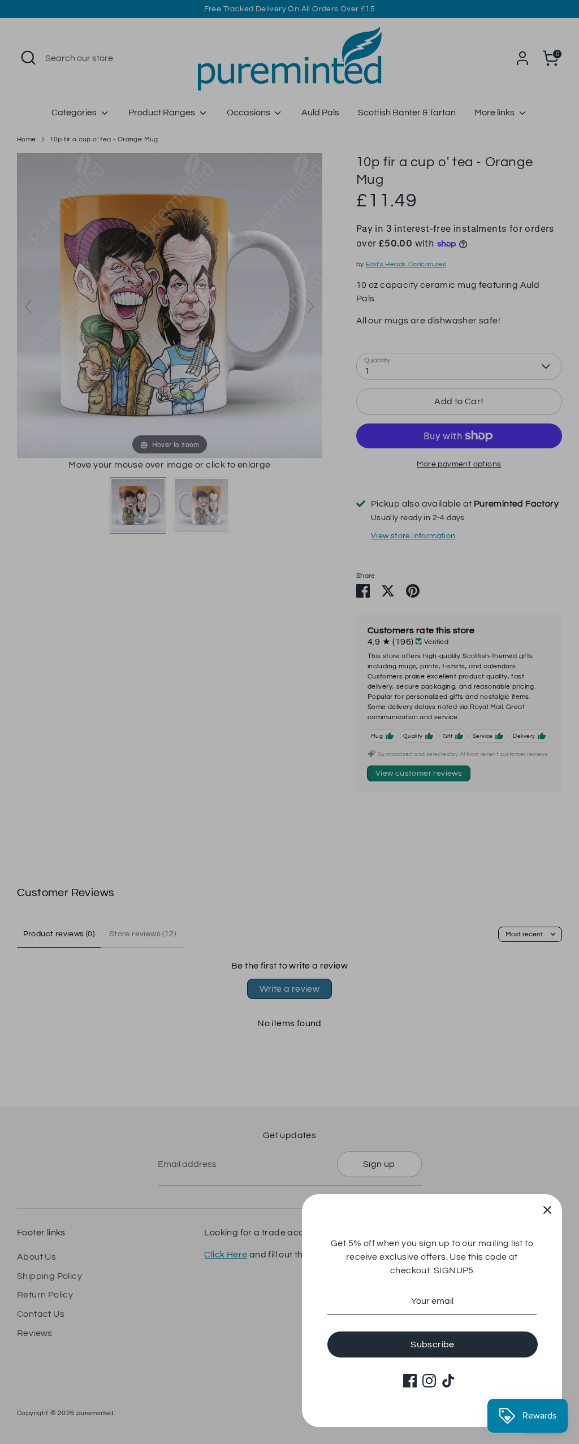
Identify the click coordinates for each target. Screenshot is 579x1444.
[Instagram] (429, 1380)
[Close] (547, 1208)
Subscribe (433, 1344)
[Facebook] (410, 1380)
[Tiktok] (448, 1380)
